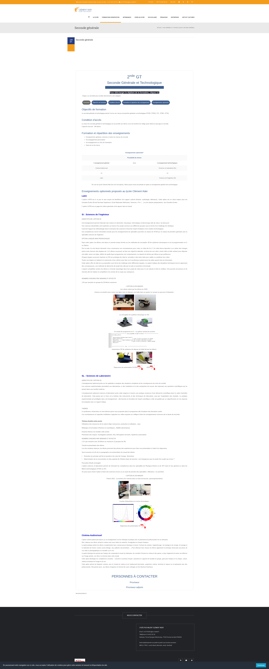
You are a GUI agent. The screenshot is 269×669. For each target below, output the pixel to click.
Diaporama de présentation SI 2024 (126, 367)
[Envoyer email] (186, 660)
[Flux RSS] (181, 660)
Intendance (127, 17)
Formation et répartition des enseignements (136, 102)
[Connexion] (192, 660)
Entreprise (175, 17)
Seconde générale (84, 40)
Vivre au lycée (139, 17)
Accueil (159, 27)
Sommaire (86, 102)
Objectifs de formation (99, 102)
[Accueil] (83, 9)
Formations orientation (110, 17)
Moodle (173, 2)
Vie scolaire (152, 17)
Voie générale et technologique (173, 27)
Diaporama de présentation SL (130, 526)
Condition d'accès (114, 102)
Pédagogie (163, 17)
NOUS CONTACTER (134, 615)
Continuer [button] (261, 665)
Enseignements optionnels (161, 102)
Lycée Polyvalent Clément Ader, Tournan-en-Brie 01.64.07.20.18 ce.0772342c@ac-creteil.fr (107, 2)
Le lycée (95, 17)
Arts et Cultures (188, 17)
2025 (148, 367)
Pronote (150, 2)
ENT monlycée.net (161, 2)
